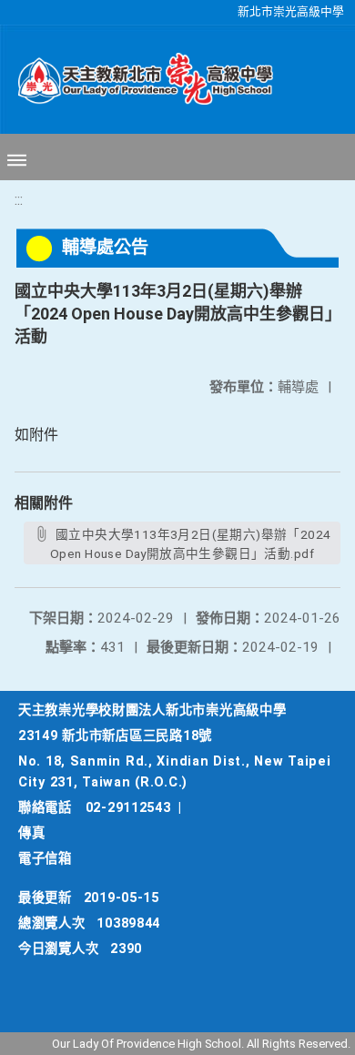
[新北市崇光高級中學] (136, 79)
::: (19, 199)
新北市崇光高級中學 (291, 11)
